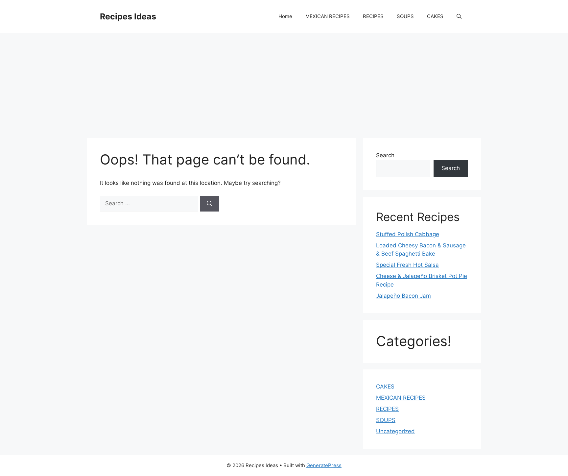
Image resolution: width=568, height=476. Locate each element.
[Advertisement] (284, 82)
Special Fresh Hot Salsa (407, 265)
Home (285, 16)
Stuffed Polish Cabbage (407, 234)
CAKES (435, 16)
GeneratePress (324, 465)
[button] (459, 16)
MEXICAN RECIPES (327, 16)
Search (385, 155)
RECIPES (373, 16)
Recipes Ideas (128, 16)
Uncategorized (395, 431)
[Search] (209, 204)
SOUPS (405, 16)
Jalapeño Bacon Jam (403, 295)
